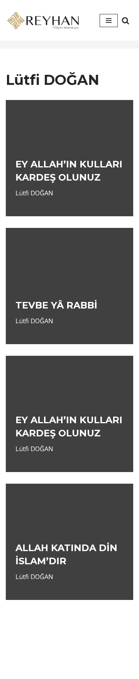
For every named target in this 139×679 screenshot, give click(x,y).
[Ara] (125, 20)
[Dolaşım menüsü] (109, 20)
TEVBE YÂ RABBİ (56, 305)
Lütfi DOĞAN (34, 193)
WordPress (82, 658)
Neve (47, 658)
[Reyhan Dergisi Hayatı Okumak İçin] (44, 20)
